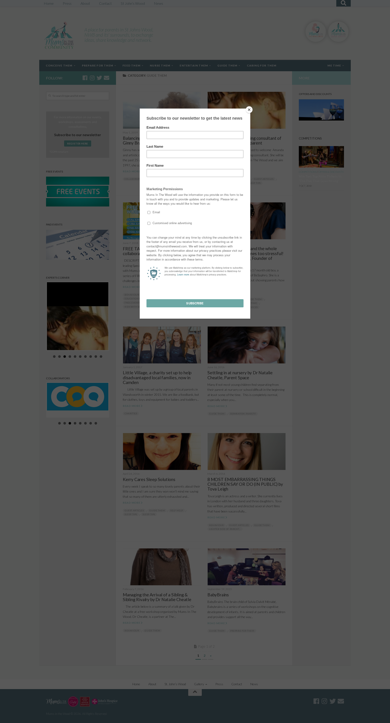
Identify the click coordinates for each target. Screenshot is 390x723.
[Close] (249, 109)
